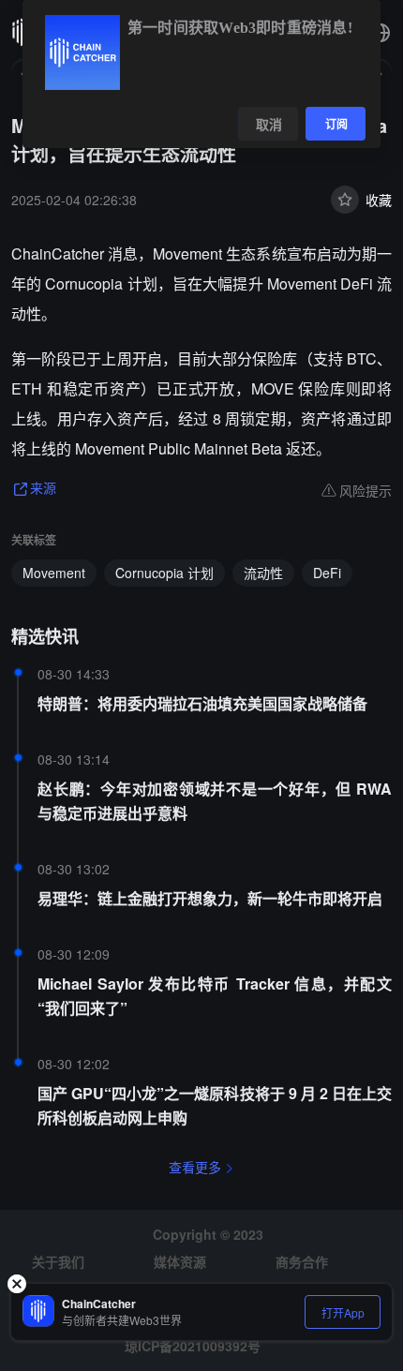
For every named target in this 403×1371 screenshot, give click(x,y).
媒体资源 (180, 1261)
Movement (53, 572)
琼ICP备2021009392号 (193, 1345)
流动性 (263, 572)
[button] (380, 33)
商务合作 (302, 1261)
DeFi (327, 572)
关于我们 (58, 1261)
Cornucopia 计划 (164, 572)
